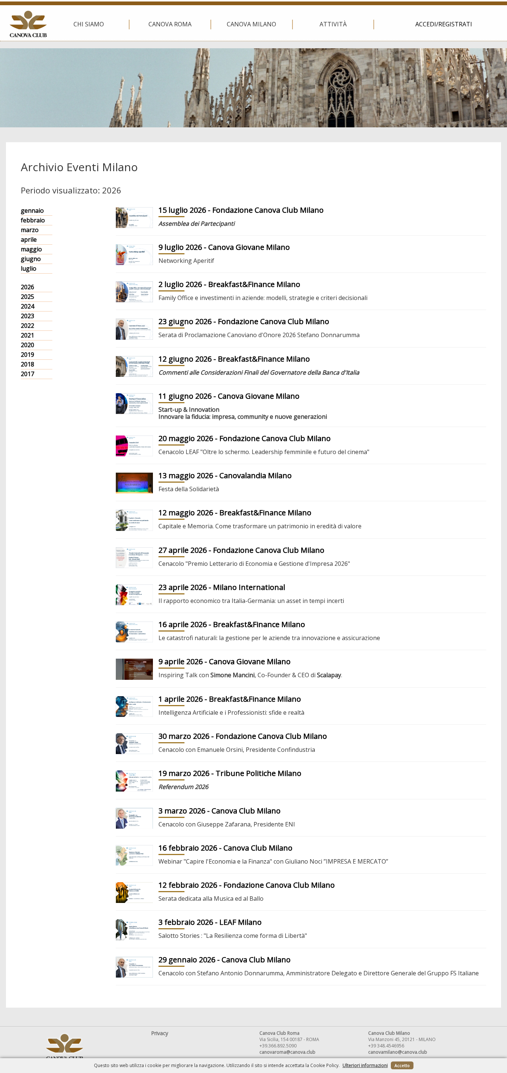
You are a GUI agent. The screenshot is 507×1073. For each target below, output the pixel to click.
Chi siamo (88, 24)
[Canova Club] (28, 24)
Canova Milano (251, 24)
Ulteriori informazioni (365, 1065)
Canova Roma (170, 24)
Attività (333, 24)
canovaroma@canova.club (287, 1052)
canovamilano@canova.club (397, 1052)
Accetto (402, 1065)
